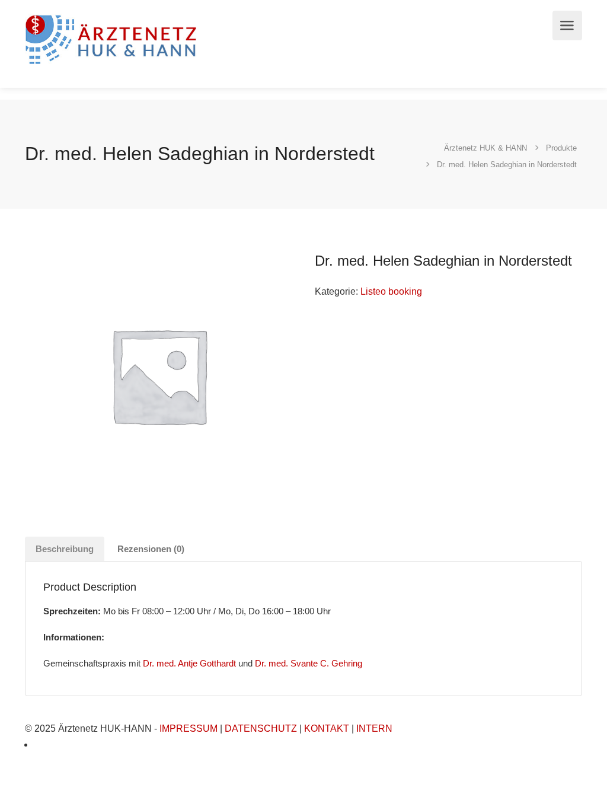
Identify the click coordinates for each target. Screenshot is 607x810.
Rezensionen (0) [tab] (150, 549)
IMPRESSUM (188, 728)
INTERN (374, 728)
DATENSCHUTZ (261, 728)
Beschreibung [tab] (65, 549)
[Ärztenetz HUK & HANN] (113, 38)
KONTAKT (326, 728)
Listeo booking (391, 291)
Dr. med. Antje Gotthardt (189, 663)
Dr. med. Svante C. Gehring (308, 663)
